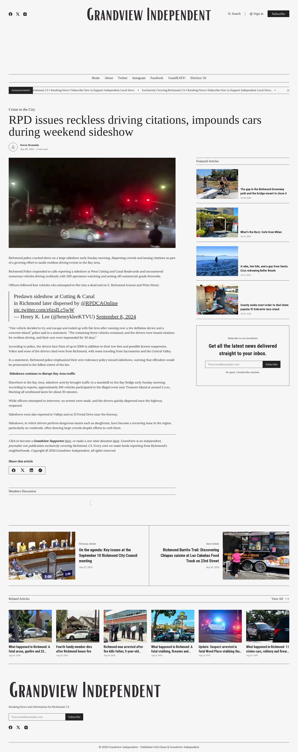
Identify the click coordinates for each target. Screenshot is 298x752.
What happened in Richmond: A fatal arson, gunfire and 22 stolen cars (29, 649)
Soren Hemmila (29, 145)
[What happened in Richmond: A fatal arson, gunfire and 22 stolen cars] (30, 626)
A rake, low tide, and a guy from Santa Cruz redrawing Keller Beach (264, 268)
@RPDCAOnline (99, 303)
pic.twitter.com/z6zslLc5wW (44, 310)
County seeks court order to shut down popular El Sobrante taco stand (264, 307)
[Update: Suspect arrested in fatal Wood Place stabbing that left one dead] (220, 626)
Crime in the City (22, 109)
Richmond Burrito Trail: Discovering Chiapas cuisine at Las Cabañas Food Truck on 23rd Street (190, 555)
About (109, 78)
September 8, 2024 (116, 316)
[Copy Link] (40, 470)
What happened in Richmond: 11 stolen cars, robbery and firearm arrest (267, 649)
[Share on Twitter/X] (23, 470)
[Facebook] (10, 14)
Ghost (163, 747)
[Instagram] (25, 14)
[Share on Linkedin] (31, 470)
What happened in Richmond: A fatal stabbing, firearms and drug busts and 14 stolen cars (172, 649)
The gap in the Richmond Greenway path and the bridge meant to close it (263, 191)
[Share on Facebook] (14, 470)
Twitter (122, 78)
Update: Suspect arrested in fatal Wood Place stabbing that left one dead (220, 649)
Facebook (156, 78)
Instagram (138, 78)
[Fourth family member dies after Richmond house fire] (77, 626)
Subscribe (278, 14)
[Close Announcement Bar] (288, 90)
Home (96, 78)
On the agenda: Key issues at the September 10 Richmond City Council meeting (108, 555)
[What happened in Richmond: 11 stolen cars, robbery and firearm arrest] (267, 626)
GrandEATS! (176, 78)
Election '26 (198, 78)
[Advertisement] (149, 51)
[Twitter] (18, 14)
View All (277, 598)
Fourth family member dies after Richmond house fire (74, 649)
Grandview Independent (123, 747)
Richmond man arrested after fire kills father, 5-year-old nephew (123, 649)
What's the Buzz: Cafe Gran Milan (261, 232)
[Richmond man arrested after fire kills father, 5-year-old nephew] (125, 626)
